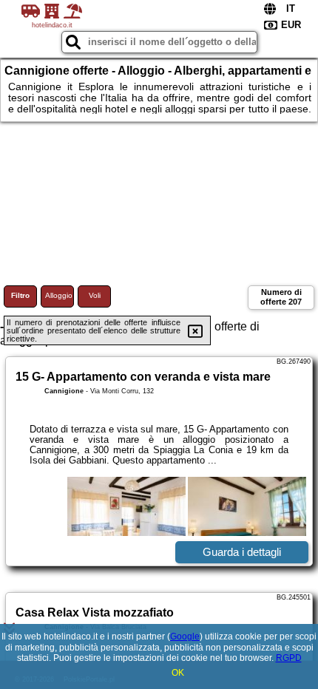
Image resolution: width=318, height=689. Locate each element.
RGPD (289, 658)
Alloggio (58, 295)
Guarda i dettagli (242, 552)
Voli (95, 295)
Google (185, 636)
